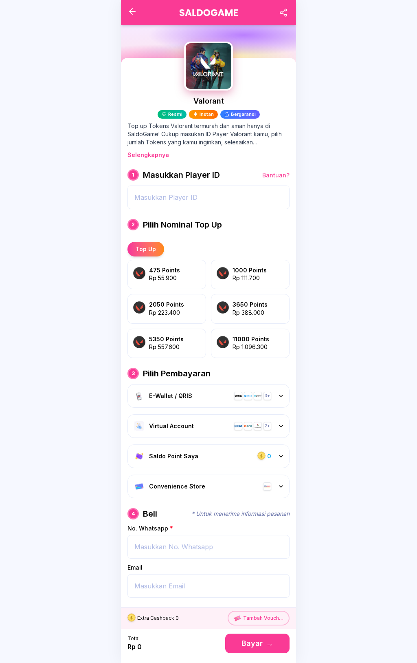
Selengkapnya (148, 154)
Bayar (257, 643)
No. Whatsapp (150, 528)
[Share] (283, 13)
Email (135, 567)
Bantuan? (276, 175)
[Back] (132, 11)
